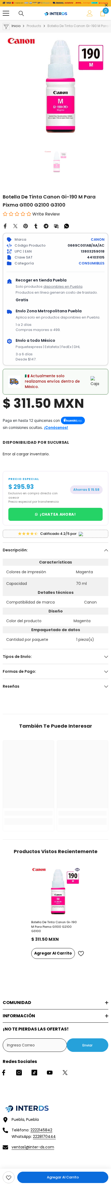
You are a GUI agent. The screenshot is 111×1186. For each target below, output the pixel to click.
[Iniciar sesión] (90, 13)
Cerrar (106, 5)
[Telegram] (46, 225)
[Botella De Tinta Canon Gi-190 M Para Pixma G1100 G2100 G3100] (55, 891)
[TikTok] (34, 1072)
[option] (55, 86)
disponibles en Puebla (62, 286)
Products (34, 26)
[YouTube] (49, 1072)
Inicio (16, 26)
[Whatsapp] (66, 225)
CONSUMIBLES (92, 263)
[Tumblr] (35, 225)
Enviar (87, 1045)
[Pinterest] (25, 225)
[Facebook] (5, 225)
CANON (98, 239)
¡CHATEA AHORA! (58, 514)
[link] (9, 1177)
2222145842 (41, 1130)
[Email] (56, 225)
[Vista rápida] (77, 870)
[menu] (6, 13)
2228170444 (44, 1136)
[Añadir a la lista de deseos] (81, 954)
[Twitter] (15, 225)
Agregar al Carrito (63, 1177)
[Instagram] (19, 1072)
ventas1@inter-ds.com (33, 1147)
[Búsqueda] (21, 13)
